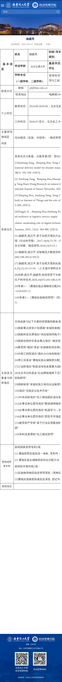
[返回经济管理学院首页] (31, 5)
